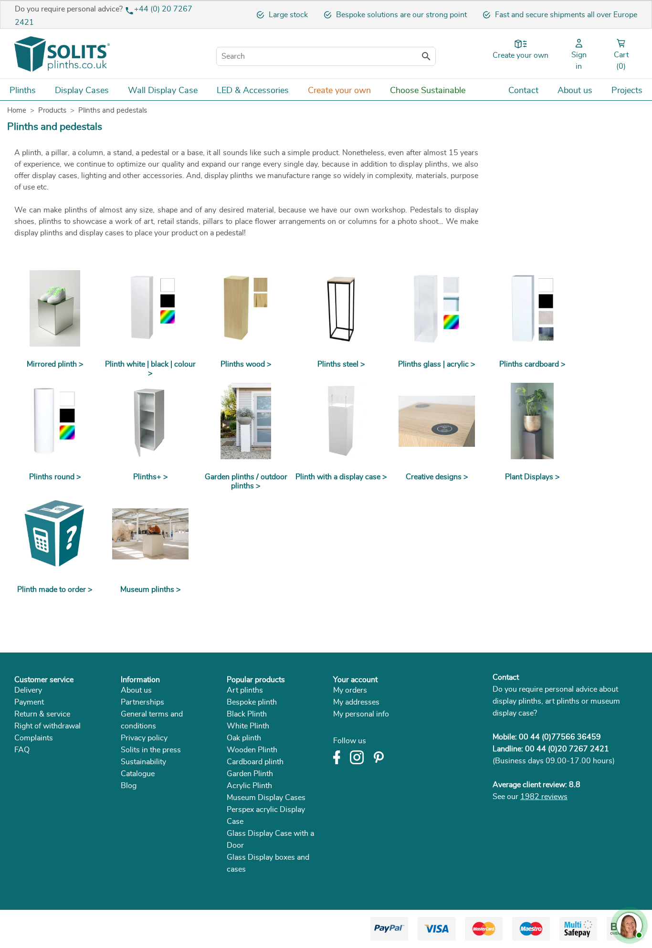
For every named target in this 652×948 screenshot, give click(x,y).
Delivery (28, 690)
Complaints (33, 738)
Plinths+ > (150, 477)
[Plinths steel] (341, 308)
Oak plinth (244, 738)
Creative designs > (437, 477)
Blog (129, 786)
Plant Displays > (532, 477)
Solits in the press (151, 750)
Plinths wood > (246, 364)
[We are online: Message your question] (628, 924)
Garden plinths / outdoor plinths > (246, 481)
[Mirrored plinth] (55, 308)
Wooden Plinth (252, 750)
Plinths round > (55, 477)
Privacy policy (144, 738)
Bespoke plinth (252, 702)
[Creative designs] (436, 421)
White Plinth (248, 726)
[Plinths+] (150, 421)
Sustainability (143, 762)
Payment (29, 702)
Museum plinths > (150, 589)
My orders (350, 690)
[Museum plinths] (150, 533)
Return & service (42, 714)
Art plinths (245, 690)
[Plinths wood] (246, 308)
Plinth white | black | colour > (150, 368)
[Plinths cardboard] (532, 308)
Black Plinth (247, 714)
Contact (506, 677)
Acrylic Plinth (249, 786)
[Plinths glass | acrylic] (436, 308)
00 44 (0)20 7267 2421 (567, 749)
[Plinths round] (55, 421)
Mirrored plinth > (55, 364)
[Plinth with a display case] (341, 421)
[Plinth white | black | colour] (150, 308)
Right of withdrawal (47, 726)
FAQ (22, 750)
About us (136, 690)
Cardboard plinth (255, 762)
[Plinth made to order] (55, 533)
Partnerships (142, 702)
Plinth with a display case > (341, 477)
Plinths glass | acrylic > (436, 364)
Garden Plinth (250, 774)
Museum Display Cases (266, 797)
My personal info (361, 714)
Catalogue (138, 774)
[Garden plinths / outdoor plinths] (246, 421)
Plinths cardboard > (532, 364)
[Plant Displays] (532, 421)
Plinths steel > (341, 364)
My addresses (356, 702)
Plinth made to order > (55, 589)
